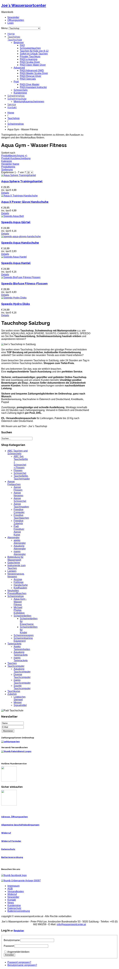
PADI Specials (28, 79)
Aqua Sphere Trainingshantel (21, 181)
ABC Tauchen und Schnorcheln (17, 452)
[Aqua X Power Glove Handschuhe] (19, 195)
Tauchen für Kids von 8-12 (34, 51)
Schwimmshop (16, 95)
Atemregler (13, 537)
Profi (16, 81)
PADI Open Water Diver (33, 65)
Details (5, 193)
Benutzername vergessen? (22, 965)
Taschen (12, 663)
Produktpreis (8, 166)
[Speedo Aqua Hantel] (14, 256)
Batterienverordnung (18, 911)
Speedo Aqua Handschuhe (20, 242)
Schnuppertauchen (30, 48)
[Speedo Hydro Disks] (13, 297)
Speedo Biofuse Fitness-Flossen (24, 283)
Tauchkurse (13, 691)
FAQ (22, 45)
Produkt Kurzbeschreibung (16, 158)
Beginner (19, 42)
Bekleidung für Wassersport (15, 558)
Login (10, 23)
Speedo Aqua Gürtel (15, 222)
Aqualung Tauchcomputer (22, 670)
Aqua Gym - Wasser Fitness (20, 602)
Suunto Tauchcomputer (22, 687)
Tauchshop (13, 36)
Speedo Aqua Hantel (16, 263)
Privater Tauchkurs (30, 56)
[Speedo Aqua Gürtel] (12, 216)
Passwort (9, 946)
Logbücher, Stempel (20, 698)
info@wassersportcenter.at (71, 924)
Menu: (5, 28)
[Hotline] (9, 781)
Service (11, 104)
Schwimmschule (16, 98)
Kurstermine (20, 92)
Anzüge (18, 579)
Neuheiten (13, 590)
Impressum (13, 886)
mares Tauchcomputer (22, 681)
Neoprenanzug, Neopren (15, 575)
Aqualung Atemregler (20, 547)
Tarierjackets (14, 643)
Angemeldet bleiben (18, 952)
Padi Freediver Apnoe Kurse (19, 530)
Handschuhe (21, 585)
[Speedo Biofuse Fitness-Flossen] (20, 277)
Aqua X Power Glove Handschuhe (24, 201)
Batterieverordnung (12, 857)
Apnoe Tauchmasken (21, 505)
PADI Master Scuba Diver (34, 73)
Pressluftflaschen (16, 593)
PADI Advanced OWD (32, 70)
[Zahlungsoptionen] (10, 741)
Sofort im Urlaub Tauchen (34, 53)
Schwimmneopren (24, 635)
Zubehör (12, 694)
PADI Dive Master (29, 84)
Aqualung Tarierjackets (21, 653)
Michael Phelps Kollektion (19, 610)
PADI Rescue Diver (30, 76)
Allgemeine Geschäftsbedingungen (20, 825)
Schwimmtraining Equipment (23, 639)
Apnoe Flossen (18, 488)
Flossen (18, 470)
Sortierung (7, 169)
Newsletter (13, 17)
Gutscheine (13, 562)
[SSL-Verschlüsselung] (9, 805)
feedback (3, 41)
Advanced (19, 67)
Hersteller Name (10, 164)
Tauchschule (14, 39)
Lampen (11, 571)
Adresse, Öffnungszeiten (14, 817)
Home (11, 33)
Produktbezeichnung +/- (14, 155)
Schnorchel (20, 473)
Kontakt (12, 107)
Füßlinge (19, 582)
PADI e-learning (28, 59)
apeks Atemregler (20, 541)
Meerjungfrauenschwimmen (29, 101)
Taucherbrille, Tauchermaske (22, 477)
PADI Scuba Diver (30, 62)
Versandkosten (15, 891)
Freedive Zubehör (18, 522)
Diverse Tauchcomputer (22, 676)
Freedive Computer (19, 511)
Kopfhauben (20, 587)
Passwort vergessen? (19, 962)
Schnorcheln (21, 90)
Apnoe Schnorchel (20, 499)
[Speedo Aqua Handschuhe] (21, 236)
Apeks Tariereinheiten (22, 648)
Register (19, 930)
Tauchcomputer (15, 666)
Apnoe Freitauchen (14, 483)
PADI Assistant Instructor (33, 87)
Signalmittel (20, 705)
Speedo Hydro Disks (15, 304)
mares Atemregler (20, 553)
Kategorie (6, 161)
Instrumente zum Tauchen (16, 567)
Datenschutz (8, 849)
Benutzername (12, 940)
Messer (18, 702)
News (10, 902)
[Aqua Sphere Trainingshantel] (18, 175)
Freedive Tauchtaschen (21, 516)
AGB (10, 888)
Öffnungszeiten (15, 20)
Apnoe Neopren (18, 494)
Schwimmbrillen (22, 615)
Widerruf (6, 833)
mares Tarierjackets (21, 659)
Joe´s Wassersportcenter (23, 5)
